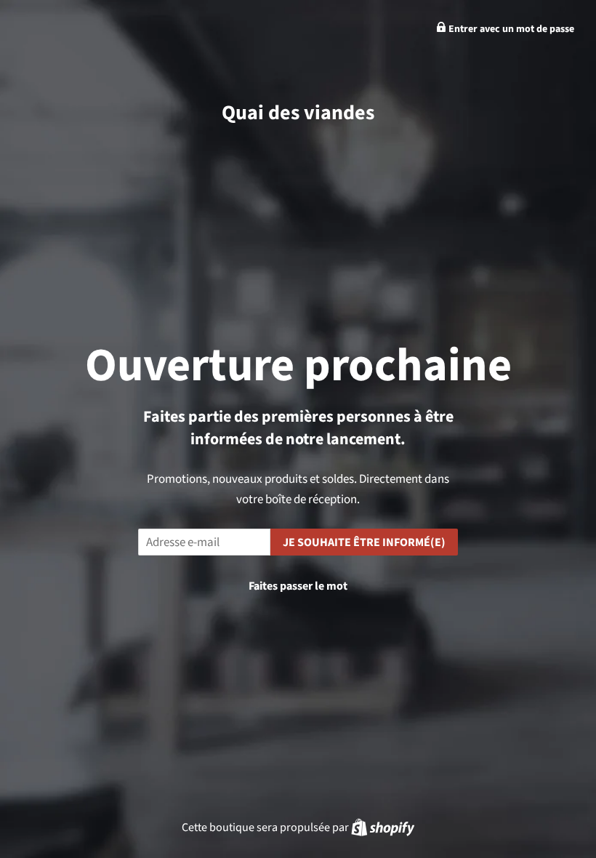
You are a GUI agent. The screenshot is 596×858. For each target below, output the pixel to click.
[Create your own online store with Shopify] (382, 827)
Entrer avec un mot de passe (510, 29)
